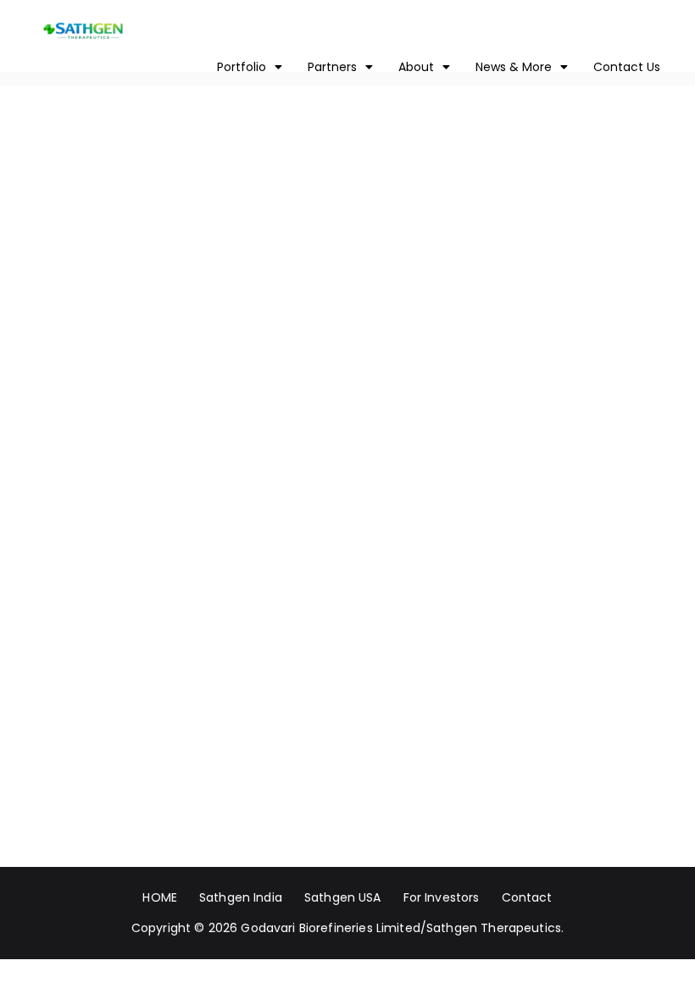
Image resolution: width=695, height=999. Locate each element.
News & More (513, 66)
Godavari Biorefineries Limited (330, 927)
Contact (527, 897)
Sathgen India (240, 897)
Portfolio (241, 66)
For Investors (441, 897)
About (416, 66)
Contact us (626, 66)
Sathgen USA (342, 897)
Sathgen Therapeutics (493, 927)
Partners (332, 66)
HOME (159, 897)
